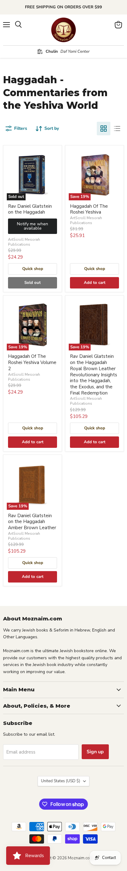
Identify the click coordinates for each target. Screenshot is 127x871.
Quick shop (32, 269)
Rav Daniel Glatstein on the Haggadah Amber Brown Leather (32, 522)
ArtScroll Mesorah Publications (24, 242)
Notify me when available (32, 226)
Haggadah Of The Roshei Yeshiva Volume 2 (32, 362)
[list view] (117, 128)
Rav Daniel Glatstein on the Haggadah (30, 209)
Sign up (95, 751)
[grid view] (103, 128)
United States (60, 781)
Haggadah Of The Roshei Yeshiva (89, 209)
